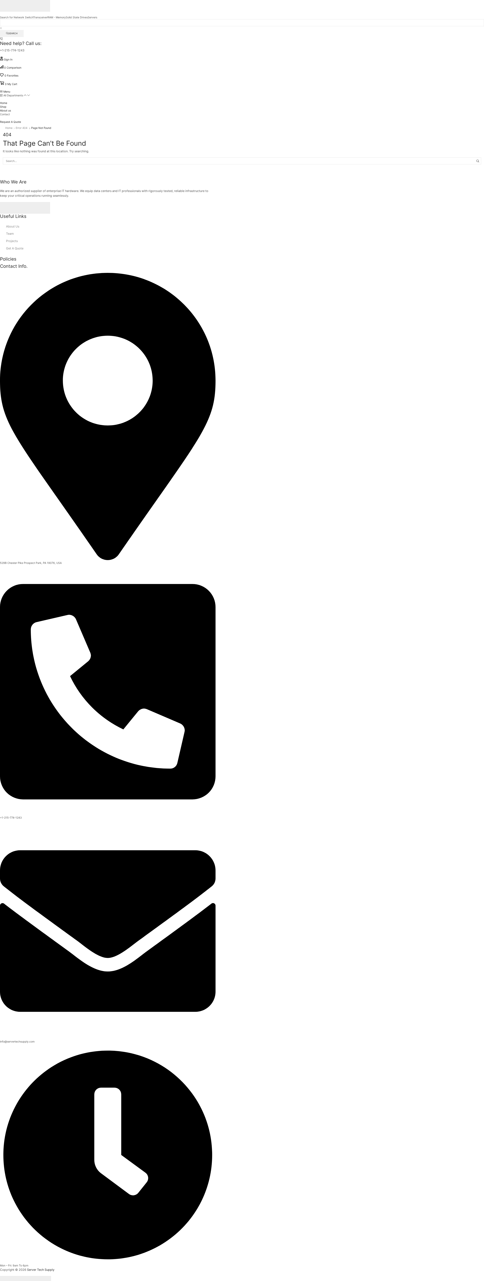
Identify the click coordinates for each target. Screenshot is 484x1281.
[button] (6, 59)
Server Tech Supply (40, 1270)
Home (8, 127)
